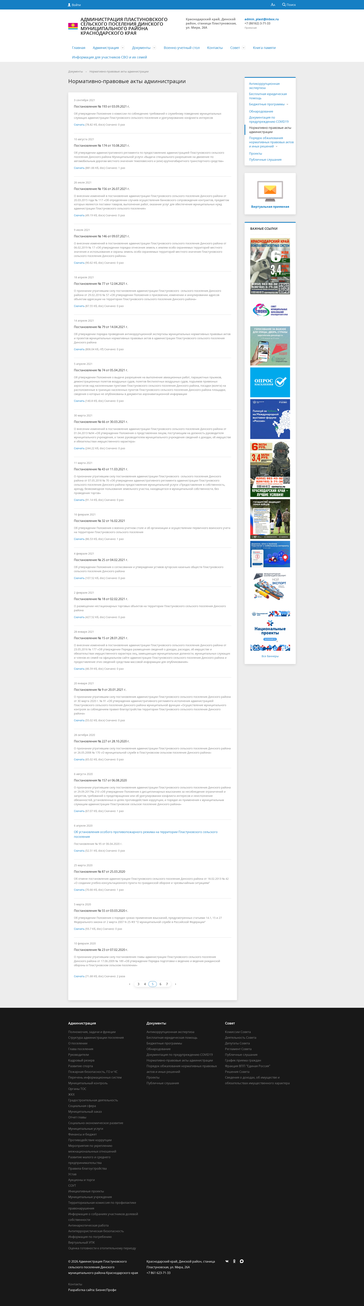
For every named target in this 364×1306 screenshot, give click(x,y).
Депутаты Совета (237, 1043)
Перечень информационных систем (95, 1077)
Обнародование (261, 111)
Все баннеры (270, 656)
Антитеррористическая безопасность (96, 1231)
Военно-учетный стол (182, 47)
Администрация (106, 47)
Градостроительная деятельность (93, 1100)
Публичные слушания (265, 159)
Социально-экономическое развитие (95, 1123)
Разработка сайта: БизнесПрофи (92, 1290)
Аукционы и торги (81, 1180)
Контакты (215, 47)
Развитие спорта (80, 1066)
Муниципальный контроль (88, 1083)
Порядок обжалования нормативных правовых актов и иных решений (271, 142)
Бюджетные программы (267, 104)
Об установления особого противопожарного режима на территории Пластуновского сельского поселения (146, 834)
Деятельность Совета (240, 1037)
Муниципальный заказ (85, 1111)
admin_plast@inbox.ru (262, 19)
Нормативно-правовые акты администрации (119, 71)
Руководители (78, 1055)
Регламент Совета (238, 1049)
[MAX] (243, 1261)
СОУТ (72, 1185)
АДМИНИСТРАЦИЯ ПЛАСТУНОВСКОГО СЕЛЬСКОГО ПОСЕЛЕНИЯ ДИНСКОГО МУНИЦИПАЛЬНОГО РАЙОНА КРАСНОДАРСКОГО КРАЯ (124, 26)
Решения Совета (237, 1072)
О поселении (77, 1043)
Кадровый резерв (81, 1060)
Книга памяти (264, 47)
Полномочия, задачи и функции (92, 1032)
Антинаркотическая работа (88, 1225)
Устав (72, 1174)
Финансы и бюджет (82, 1134)
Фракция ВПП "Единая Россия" (247, 1066)
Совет (235, 47)
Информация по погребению (90, 1237)
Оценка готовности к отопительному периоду (102, 1248)
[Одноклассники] (235, 1261)
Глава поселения (80, 1049)
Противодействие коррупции (90, 1140)
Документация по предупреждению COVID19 (269, 119)
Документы (141, 47)
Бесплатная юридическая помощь (268, 96)
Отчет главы (77, 1117)
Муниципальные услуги (85, 1129)
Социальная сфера (82, 1106)
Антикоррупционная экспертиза (264, 86)
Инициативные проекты (86, 1191)
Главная (78, 47)
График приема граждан (243, 1060)
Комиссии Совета (238, 1032)
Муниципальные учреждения (90, 1197)
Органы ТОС (77, 1089)
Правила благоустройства (87, 1168)
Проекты (255, 153)
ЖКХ (71, 1094)
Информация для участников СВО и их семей (109, 57)
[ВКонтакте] (228, 1261)
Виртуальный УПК (81, 1242)
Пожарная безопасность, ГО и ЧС (93, 1072)
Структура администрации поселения (96, 1037)
